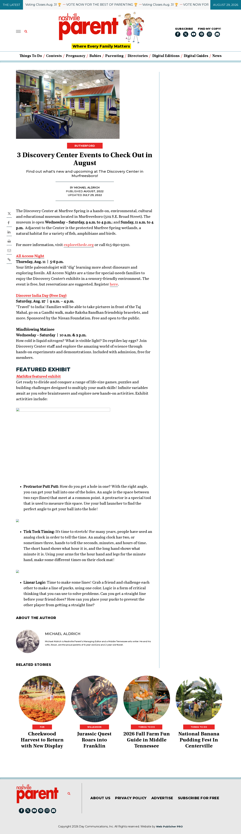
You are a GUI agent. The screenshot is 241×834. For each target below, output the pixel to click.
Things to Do (30, 56)
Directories (138, 56)
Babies (95, 56)
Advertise (162, 798)
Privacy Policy (131, 798)
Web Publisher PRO (169, 826)
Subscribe (184, 28)
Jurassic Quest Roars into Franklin (94, 740)
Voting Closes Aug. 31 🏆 (32, 4)
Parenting (114, 56)
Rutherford (85, 145)
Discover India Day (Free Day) (41, 296)
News (217, 56)
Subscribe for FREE (198, 798)
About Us (100, 798)
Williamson (94, 727)
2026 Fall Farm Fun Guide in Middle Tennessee (146, 740)
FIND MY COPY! (209, 28)
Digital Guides (196, 56)
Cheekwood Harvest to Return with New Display (42, 740)
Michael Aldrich (62, 634)
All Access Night (30, 256)
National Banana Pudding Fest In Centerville (198, 740)
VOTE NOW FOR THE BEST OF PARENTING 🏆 (90, 4)
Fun (42, 727)
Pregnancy (75, 56)
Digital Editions (166, 56)
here (114, 284)
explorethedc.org (79, 245)
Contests (54, 56)
